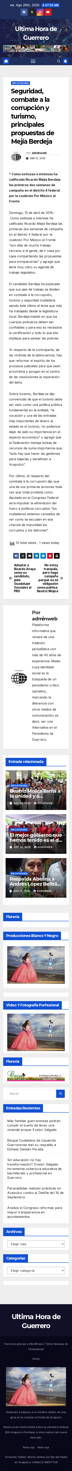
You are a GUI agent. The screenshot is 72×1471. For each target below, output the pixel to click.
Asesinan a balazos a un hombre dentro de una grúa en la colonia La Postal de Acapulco (36, 1414)
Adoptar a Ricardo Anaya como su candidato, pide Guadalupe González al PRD (25, 578)
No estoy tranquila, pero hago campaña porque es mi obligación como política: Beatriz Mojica (47, 578)
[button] (58, 61)
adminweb (39, 153)
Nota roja (28, 1447)
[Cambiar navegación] (33, 61)
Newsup (59, 1343)
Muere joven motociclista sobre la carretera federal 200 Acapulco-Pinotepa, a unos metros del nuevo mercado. (36, 1432)
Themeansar (36, 1349)
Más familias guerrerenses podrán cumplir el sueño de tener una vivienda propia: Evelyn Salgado (33, 1125)
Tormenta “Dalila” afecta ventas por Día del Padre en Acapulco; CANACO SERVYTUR (36, 1459)
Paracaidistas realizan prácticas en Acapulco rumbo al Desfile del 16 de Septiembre (35, 1192)
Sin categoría (20, 83)
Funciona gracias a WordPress (24, 1343)
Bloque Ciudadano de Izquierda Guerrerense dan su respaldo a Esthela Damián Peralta (31, 1144)
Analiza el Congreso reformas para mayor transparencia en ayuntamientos (34, 1212)
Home (36, 1358)
